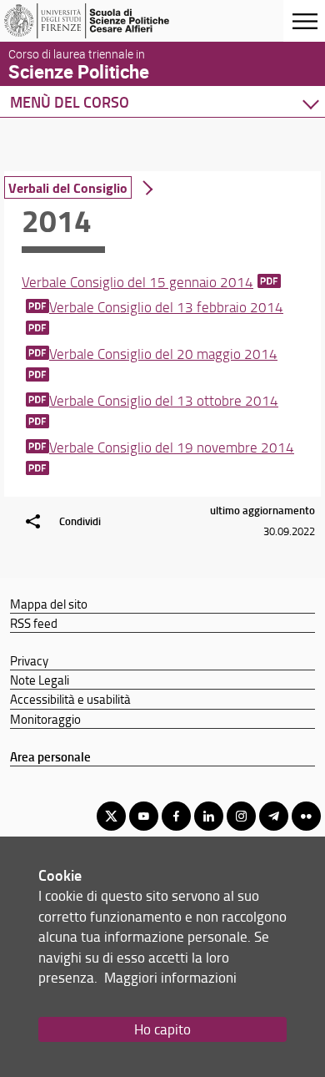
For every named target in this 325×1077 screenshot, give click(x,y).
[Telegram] (273, 816)
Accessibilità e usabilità (70, 699)
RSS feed (34, 623)
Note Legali (39, 679)
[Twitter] (111, 816)
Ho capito (162, 1029)
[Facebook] (176, 816)
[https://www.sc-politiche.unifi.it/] (94, 20)
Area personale (50, 756)
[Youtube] (143, 816)
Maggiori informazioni (170, 977)
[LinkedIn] (208, 816)
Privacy (29, 660)
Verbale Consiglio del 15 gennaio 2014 (137, 281)
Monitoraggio (45, 719)
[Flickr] (306, 816)
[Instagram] (241, 816)
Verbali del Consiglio (68, 187)
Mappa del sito (49, 603)
